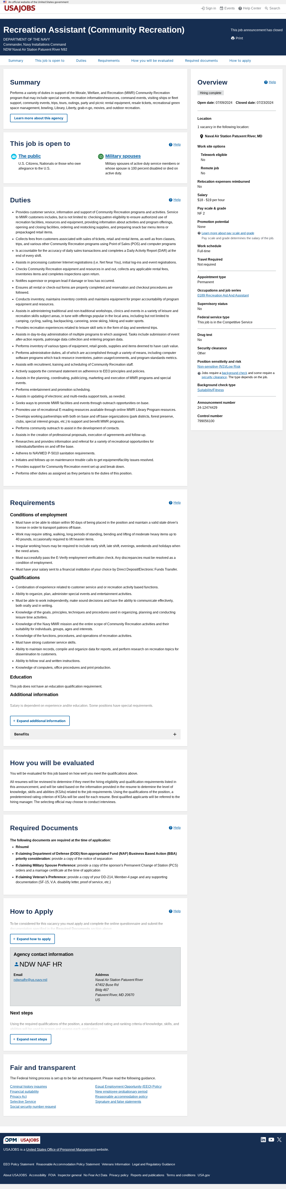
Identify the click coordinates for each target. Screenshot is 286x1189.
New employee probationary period (121, 1091)
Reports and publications (147, 1175)
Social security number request (33, 1106)
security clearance (214, 377)
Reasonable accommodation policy (121, 1096)
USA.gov (204, 1175)
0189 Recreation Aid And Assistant (223, 295)
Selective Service (23, 1101)
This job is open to (49, 60)
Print (239, 38)
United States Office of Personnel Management (61, 1149)
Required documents (201, 60)
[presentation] (237, 136)
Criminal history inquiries (28, 1086)
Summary (15, 60)
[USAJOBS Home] (21, 8)
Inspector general (69, 1175)
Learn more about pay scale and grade (228, 233)
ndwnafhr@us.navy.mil (30, 980)
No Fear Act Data (95, 1175)
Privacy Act (18, 1096)
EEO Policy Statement (18, 1164)
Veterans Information (116, 1164)
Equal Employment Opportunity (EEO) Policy (128, 1086)
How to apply (240, 60)
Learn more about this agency (38, 118)
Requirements (109, 60)
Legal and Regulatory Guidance (153, 1164)
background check (234, 373)
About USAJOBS (15, 1175)
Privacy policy (119, 1175)
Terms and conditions (181, 1175)
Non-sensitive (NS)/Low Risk (218, 366)
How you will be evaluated (152, 60)
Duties (81, 60)
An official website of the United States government (38, 2)
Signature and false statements (118, 1101)
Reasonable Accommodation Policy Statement (68, 1164)
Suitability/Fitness (210, 390)
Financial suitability (24, 1091)
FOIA (52, 1175)
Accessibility (37, 1175)
